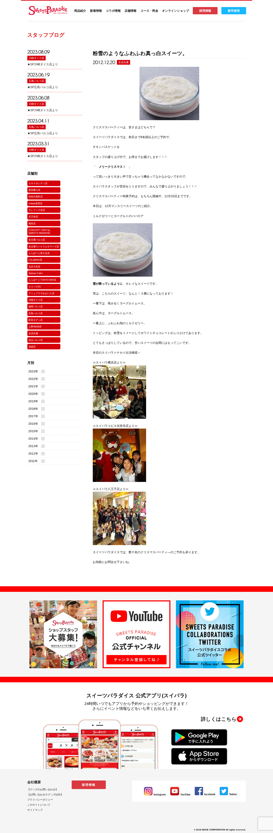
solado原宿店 (35, 203)
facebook (209, 794)
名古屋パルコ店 (37, 239)
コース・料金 (149, 10)
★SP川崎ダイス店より (42, 64)
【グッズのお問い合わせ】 (42, 789)
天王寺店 (33, 216)
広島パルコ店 (36, 80)
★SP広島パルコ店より (42, 87)
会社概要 (34, 782)
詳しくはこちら (219, 719)
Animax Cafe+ (36, 273)
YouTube (185, 794)
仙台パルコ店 (36, 340)
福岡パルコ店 (36, 306)
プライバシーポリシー (40, 799)
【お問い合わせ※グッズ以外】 (45, 794)
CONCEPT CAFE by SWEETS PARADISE (39, 231)
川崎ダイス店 (36, 58)
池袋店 (32, 346)
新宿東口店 (34, 190)
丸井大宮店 (34, 266)
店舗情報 (130, 10)
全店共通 (33, 333)
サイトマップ (35, 809)
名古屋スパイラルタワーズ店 (44, 246)
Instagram (160, 794)
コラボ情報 (113, 10)
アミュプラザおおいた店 (41, 293)
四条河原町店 (36, 196)
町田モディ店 (36, 320)
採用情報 (205, 10)
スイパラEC (35, 286)
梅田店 (32, 223)
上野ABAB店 (35, 326)
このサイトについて (38, 804)
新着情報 (96, 10)
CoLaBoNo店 (35, 259)
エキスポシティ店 (38, 183)
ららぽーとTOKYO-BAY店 (42, 280)
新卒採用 (234, 10)
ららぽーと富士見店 (39, 253)
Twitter (233, 794)
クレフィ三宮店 (37, 210)
